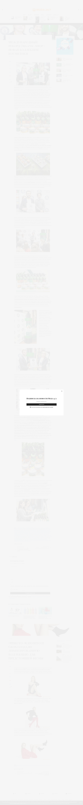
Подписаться (41, 404)
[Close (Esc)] (62, 391)
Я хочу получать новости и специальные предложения (42, 407)
